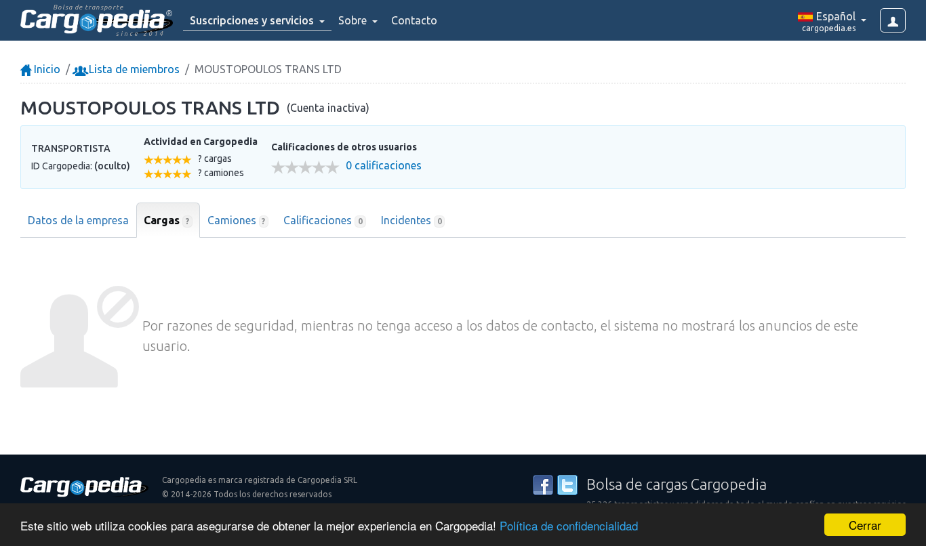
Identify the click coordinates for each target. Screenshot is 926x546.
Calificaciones (323, 220)
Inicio (45, 69)
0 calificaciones (384, 165)
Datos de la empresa (78, 220)
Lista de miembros (133, 69)
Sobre (353, 20)
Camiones (236, 220)
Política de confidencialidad (569, 525)
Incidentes (411, 220)
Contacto (414, 20)
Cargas (166, 220)
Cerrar (865, 524)
